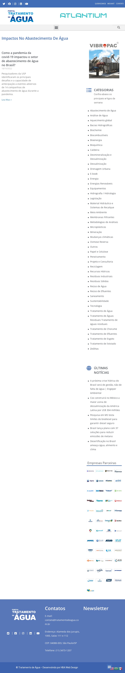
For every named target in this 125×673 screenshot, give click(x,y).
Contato (120, 4)
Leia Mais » (7, 99)
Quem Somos (100, 4)
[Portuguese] (116, 668)
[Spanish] (120, 668)
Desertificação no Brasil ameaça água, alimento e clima (103, 445)
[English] (112, 668)
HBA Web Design (69, 667)
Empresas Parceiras (101, 463)
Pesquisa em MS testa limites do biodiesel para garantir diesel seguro (103, 419)
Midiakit (110, 4)
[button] (44, 16)
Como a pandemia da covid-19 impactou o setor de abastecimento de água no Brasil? (20, 59)
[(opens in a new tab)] (83, 15)
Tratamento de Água (29, 667)
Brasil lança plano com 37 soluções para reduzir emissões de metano (104, 432)
